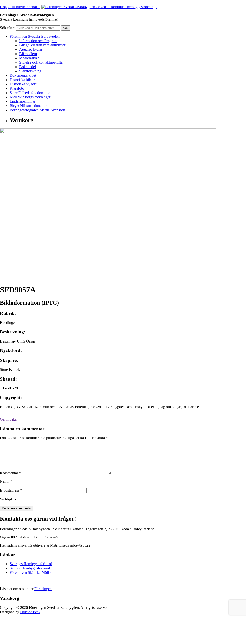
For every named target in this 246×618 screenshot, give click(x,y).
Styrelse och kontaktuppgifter (41, 62)
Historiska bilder (22, 80)
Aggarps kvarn (30, 49)
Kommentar (10, 473)
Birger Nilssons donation (28, 106)
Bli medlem (28, 54)
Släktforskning (30, 71)
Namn (6, 481)
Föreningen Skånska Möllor (31, 572)
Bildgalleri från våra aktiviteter (42, 45)
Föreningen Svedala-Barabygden (35, 36)
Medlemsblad (29, 58)
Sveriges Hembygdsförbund (31, 564)
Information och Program (38, 41)
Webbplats (8, 499)
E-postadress (11, 490)
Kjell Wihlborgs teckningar (30, 97)
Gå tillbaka (8, 419)
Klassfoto (17, 88)
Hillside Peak (30, 612)
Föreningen (43, 589)
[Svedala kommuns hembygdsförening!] (99, 7)
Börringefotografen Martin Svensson (37, 110)
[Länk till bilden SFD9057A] (108, 278)
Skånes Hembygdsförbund (30, 568)
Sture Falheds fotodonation (30, 93)
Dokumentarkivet (23, 75)
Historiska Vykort (23, 84)
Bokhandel (27, 67)
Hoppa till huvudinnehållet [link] (20, 7)
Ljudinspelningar (22, 101)
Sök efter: (7, 28)
